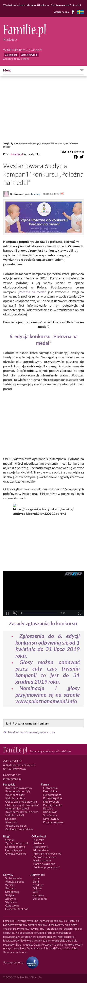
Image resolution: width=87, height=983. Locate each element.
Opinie (9, 839)
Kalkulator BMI (14, 815)
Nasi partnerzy (42, 860)
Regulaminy (40, 846)
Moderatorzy (41, 850)
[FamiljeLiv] (80, 12)
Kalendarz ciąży (14, 794)
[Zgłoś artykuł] (62, 194)
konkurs (43, 723)
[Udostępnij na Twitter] (82, 157)
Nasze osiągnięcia (44, 863)
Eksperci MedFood (17, 909)
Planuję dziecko (52, 805)
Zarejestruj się (29, 54)
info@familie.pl (12, 778)
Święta (9, 895)
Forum (36, 878)
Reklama (38, 843)
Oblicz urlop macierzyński (21, 801)
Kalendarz (11, 822)
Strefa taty (50, 815)
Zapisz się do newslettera (16, 58)
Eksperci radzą (52, 794)
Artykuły (8, 143)
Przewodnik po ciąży (18, 791)
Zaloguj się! (11, 54)
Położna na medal (32, 292)
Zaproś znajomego (44, 857)
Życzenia (38, 895)
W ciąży (10, 885)
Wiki (35, 891)
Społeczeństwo (15, 846)
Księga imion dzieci (17, 808)
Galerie (37, 888)
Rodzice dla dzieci (16, 825)
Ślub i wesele (51, 801)
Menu (7, 70)
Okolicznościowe (16, 853)
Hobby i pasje (13, 850)
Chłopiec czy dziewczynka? (22, 805)
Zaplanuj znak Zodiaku (19, 829)
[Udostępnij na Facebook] (76, 157)
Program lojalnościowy (47, 853)
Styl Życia (11, 902)
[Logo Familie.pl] (43, 30)
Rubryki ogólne (52, 798)
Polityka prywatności (46, 867)
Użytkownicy (51, 818)
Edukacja (10, 818)
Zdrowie (10, 898)
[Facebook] (73, 12)
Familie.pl (17, 154)
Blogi (36, 881)
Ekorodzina (50, 791)
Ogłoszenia (50, 788)
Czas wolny (12, 905)
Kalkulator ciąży (15, 798)
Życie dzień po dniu (17, 843)
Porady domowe (53, 822)
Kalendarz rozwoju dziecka (21, 811)
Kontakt (38, 839)
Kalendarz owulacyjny (18, 788)
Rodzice (48, 808)
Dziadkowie (50, 811)
